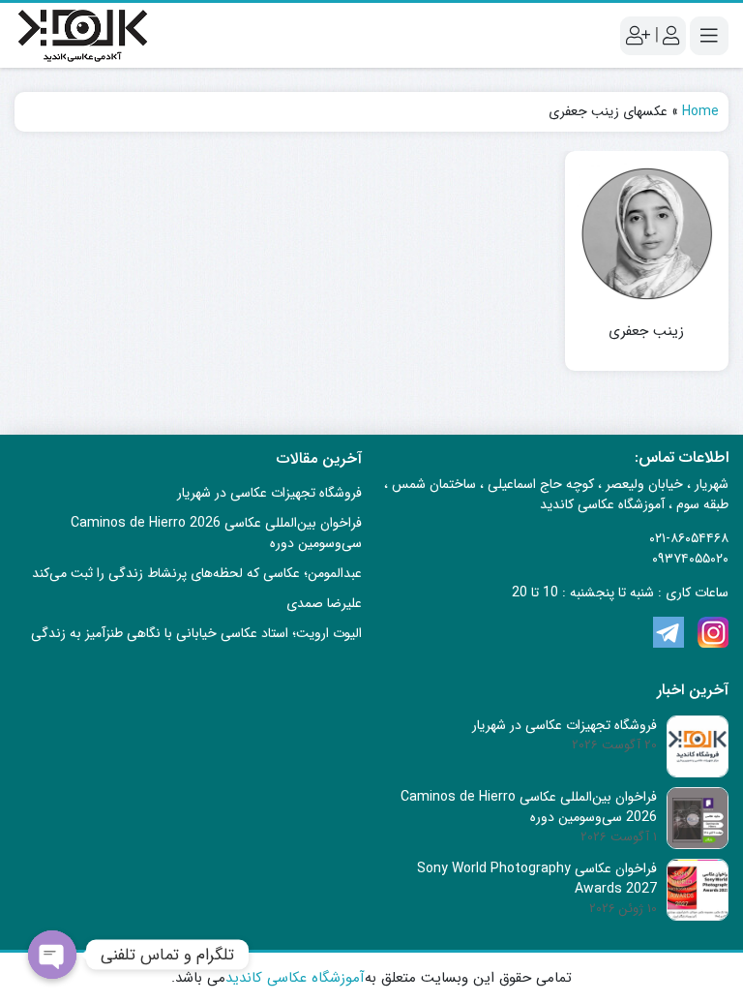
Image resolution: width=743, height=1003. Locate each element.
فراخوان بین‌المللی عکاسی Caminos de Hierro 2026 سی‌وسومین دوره (216, 533)
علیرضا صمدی (324, 603)
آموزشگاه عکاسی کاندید (295, 978)
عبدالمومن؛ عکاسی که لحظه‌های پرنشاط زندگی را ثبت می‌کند (197, 573)
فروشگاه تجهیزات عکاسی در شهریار (269, 492)
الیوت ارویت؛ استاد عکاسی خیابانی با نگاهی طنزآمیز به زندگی (196, 633)
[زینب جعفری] (647, 233)
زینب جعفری (646, 331)
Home (700, 111)
